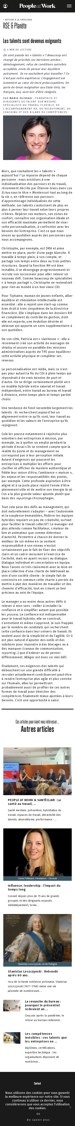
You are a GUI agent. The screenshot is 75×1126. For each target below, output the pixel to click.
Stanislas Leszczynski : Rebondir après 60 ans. (33, 973)
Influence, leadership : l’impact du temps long (34, 887)
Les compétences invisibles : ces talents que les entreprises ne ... (46, 1037)
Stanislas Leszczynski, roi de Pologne (37, 964)
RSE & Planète (15, 25)
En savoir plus (38, 1120)
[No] (70, 1107)
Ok (39, 1114)
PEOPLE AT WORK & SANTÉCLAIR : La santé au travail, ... (34, 802)
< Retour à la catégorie (17, 20)
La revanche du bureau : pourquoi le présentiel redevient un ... (43, 1005)
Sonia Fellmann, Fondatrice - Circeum (37, 878)
